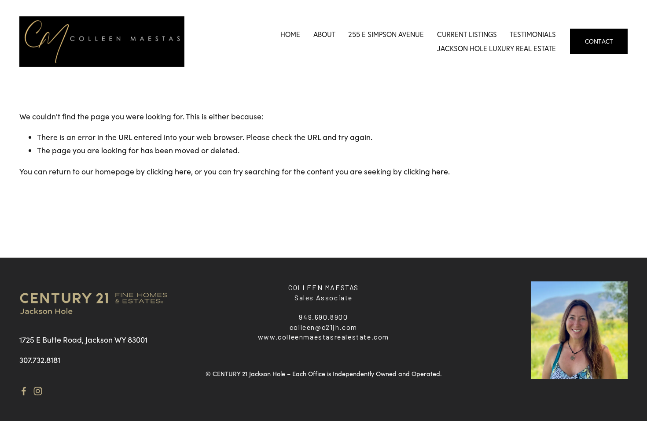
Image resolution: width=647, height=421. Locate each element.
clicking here (169, 171)
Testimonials (533, 34)
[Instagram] (37, 391)
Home (290, 34)
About (324, 34)
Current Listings (467, 34)
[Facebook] (23, 391)
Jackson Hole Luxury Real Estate (496, 48)
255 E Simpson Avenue (386, 34)
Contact (599, 41)
